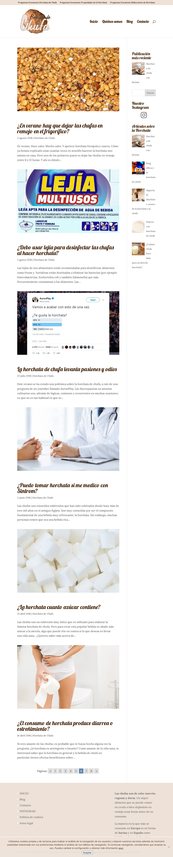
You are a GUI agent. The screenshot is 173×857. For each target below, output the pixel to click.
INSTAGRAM (27, 811)
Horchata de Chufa (44, 138)
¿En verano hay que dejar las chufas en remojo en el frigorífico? (60, 128)
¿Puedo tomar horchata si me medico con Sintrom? (62, 487)
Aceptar (87, 852)
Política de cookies (31, 817)
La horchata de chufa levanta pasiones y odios (67, 369)
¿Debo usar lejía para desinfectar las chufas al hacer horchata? (65, 250)
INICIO (24, 793)
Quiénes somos (112, 22)
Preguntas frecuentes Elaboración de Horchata (132, 3)
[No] (168, 847)
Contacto (143, 22)
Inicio (94, 22)
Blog (129, 22)
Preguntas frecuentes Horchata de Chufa (37, 3)
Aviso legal (26, 823)
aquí (121, 848)
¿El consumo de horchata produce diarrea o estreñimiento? (65, 725)
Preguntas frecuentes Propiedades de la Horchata (83, 3)
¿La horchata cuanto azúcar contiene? (59, 607)
